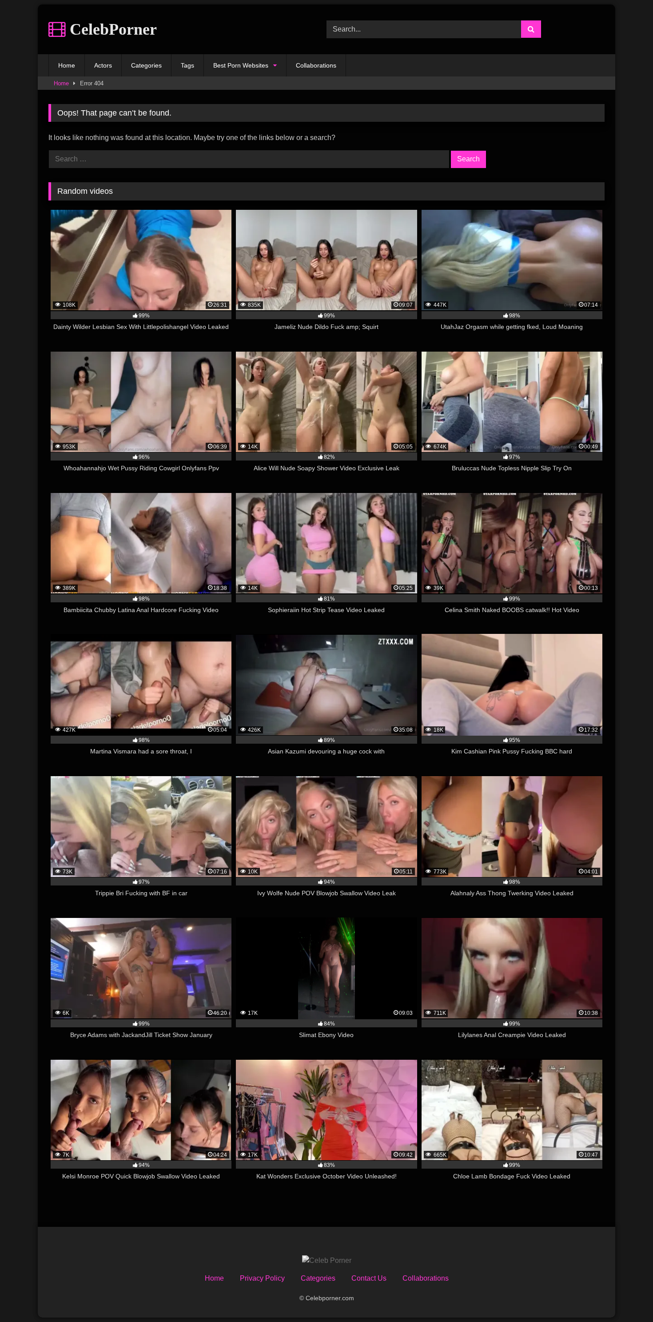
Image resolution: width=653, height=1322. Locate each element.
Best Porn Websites (240, 65)
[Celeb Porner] (326, 1260)
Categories (146, 65)
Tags (187, 65)
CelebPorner (111, 29)
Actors (103, 65)
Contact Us (368, 1278)
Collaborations (316, 65)
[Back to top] (625, 1295)
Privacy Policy (262, 1278)
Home (66, 65)
